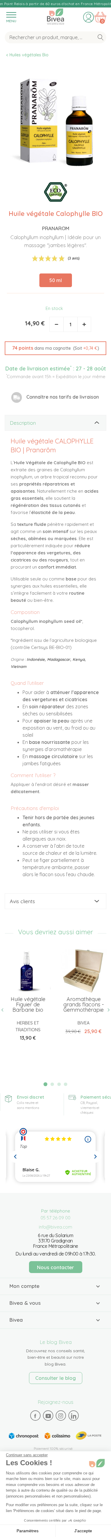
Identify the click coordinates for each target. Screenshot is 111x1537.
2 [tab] (52, 1084)
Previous (5, 1009)
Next (106, 1009)
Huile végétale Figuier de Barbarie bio (28, 1004)
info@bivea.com (55, 1227)
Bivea (55, 15)
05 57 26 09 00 (55, 1218)
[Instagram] (60, 1415)
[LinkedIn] (73, 1416)
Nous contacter (55, 1267)
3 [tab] (59, 1084)
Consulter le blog (55, 1378)
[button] (55, 348)
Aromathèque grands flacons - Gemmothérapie (83, 1004)
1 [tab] (45, 1084)
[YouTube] (48, 1416)
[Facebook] (35, 1416)
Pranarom (55, 228)
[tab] (55, 423)
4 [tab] (65, 1084)
